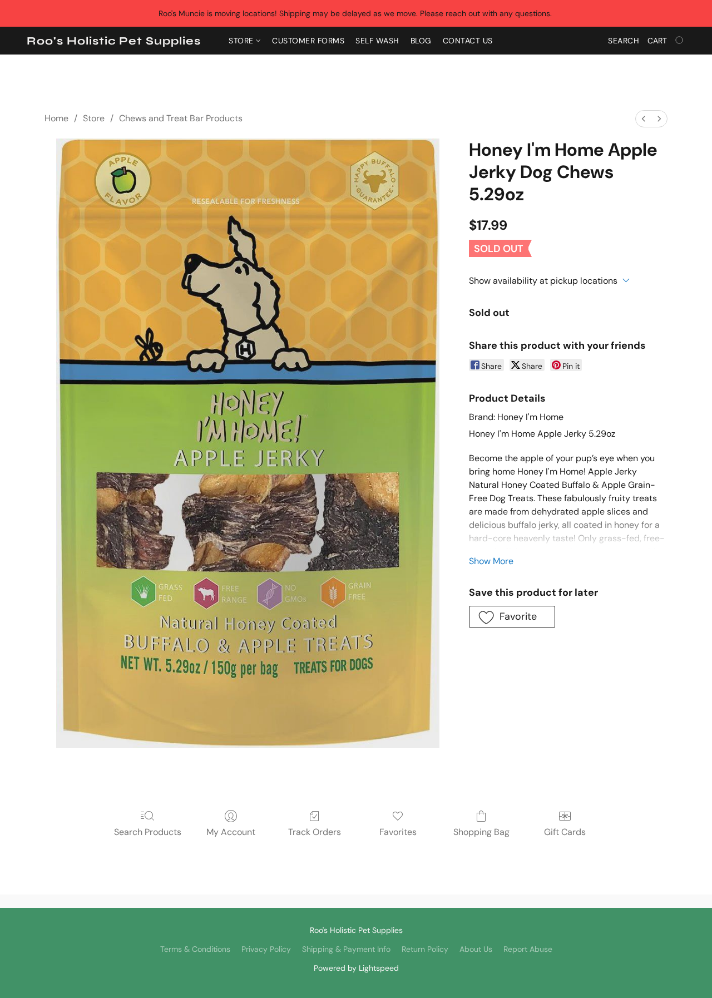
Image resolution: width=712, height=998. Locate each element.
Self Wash (377, 41)
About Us (475, 949)
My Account (230, 832)
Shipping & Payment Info (346, 949)
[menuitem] (643, 119)
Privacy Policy (266, 949)
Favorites (398, 832)
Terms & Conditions (195, 949)
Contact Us (468, 41)
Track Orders (314, 832)
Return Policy (425, 949)
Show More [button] (491, 561)
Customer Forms (308, 41)
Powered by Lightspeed (356, 968)
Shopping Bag (481, 832)
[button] (114, 41)
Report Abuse (527, 949)
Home (56, 118)
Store (242, 41)
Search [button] (623, 41)
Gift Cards (565, 832)
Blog (421, 41)
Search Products (147, 832)
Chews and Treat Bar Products (181, 118)
